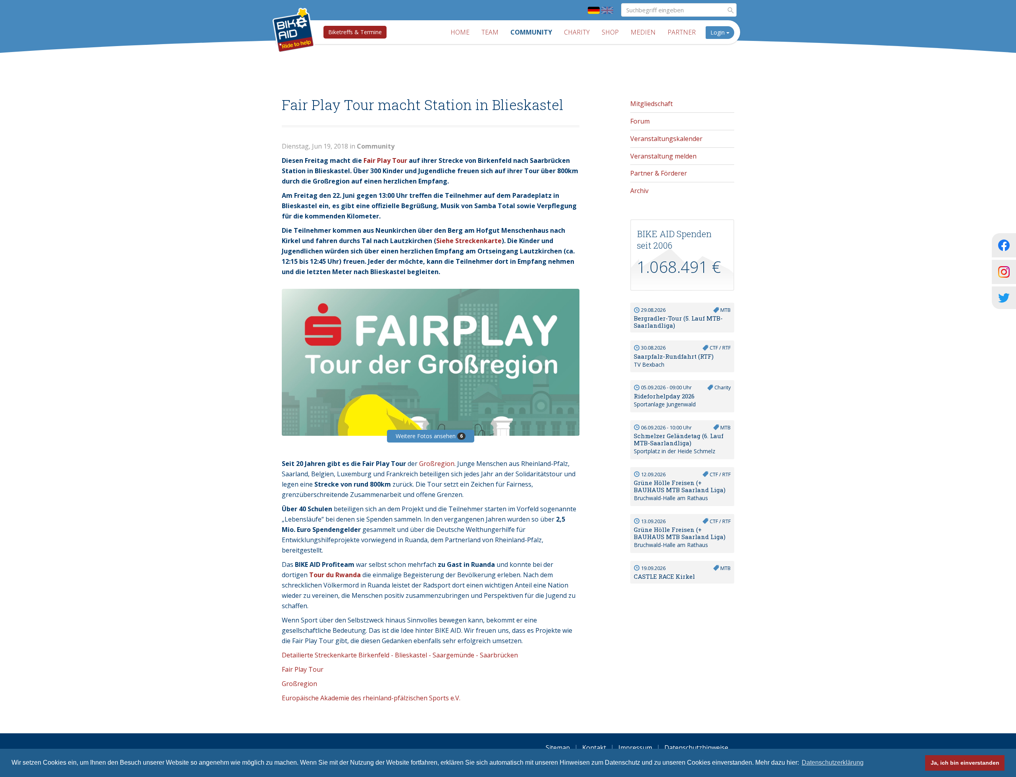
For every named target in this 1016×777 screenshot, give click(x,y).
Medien (643, 32)
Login (718, 32)
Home (460, 32)
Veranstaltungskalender (666, 138)
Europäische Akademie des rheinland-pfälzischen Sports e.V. (371, 698)
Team (489, 32)
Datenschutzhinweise (696, 747)
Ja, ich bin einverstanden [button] (965, 763)
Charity (577, 32)
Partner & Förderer (658, 173)
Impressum (635, 747)
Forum (640, 121)
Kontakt (594, 747)
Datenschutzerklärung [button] (833, 762)
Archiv (639, 190)
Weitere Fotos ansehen (429, 436)
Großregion (436, 463)
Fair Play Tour (385, 160)
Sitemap (558, 747)
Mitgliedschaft (651, 103)
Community (531, 32)
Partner (682, 32)
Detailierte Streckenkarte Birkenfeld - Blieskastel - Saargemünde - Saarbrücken (400, 655)
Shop (610, 32)
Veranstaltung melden (663, 156)
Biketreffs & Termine (355, 32)
